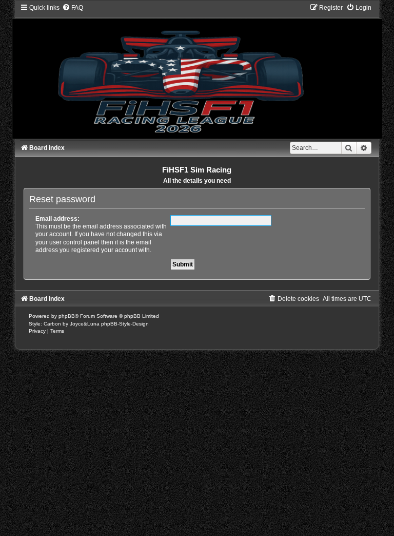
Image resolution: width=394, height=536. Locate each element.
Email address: (57, 218)
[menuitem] (72, 7)
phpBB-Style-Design (125, 324)
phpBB (66, 316)
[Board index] (197, 71)
